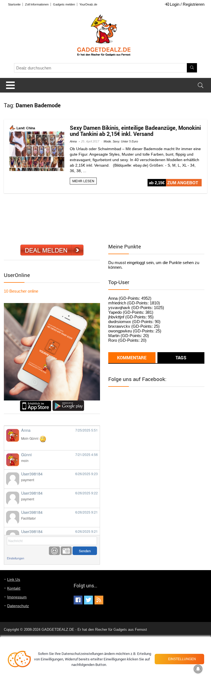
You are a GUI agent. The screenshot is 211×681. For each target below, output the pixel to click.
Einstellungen (15, 558)
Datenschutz (18, 606)
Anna (73, 141)
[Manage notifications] (198, 669)
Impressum (17, 597)
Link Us (13, 579)
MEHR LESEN (83, 180)
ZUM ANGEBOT (182, 182)
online (21, 291)
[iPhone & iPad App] (35, 402)
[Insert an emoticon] (54, 551)
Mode (107, 141)
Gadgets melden (64, 4)
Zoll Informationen (37, 4)
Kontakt (13, 588)
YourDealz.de (88, 4)
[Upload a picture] (66, 551)
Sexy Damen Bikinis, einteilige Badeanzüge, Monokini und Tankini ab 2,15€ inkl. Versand (135, 131)
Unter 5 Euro (129, 141)
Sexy (116, 141)
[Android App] (68, 402)
